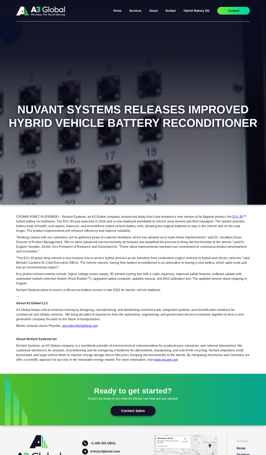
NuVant (171, 10)
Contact (233, 10)
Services (135, 10)
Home (117, 10)
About (153, 10)
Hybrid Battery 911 (197, 10)
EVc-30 (238, 216)
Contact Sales (133, 411)
